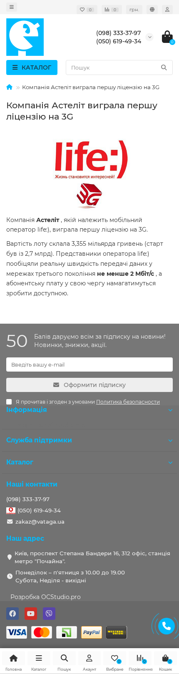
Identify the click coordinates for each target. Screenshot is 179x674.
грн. (134, 9)
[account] (167, 9)
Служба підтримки (39, 440)
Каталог (19, 462)
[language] (152, 9)
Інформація (26, 410)
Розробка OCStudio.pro (45, 597)
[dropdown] (11, 7)
